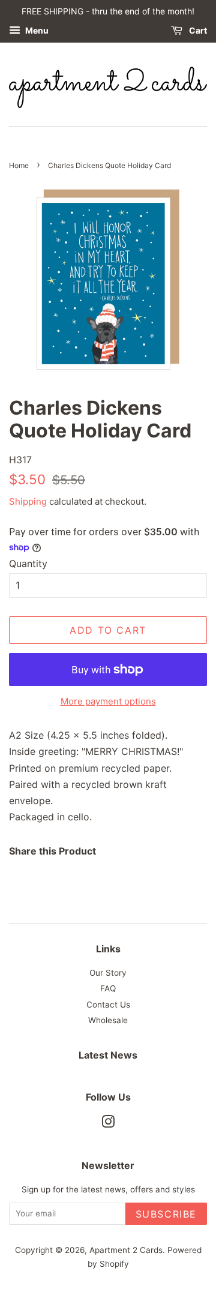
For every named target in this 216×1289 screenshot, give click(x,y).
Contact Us (108, 1004)
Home (19, 165)
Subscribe (166, 1214)
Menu (36, 30)
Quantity (28, 563)
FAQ (108, 988)
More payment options (108, 701)
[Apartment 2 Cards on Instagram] (108, 1124)
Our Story (108, 973)
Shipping (28, 501)
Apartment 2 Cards (126, 1250)
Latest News (108, 1055)
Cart (197, 30)
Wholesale (108, 1020)
